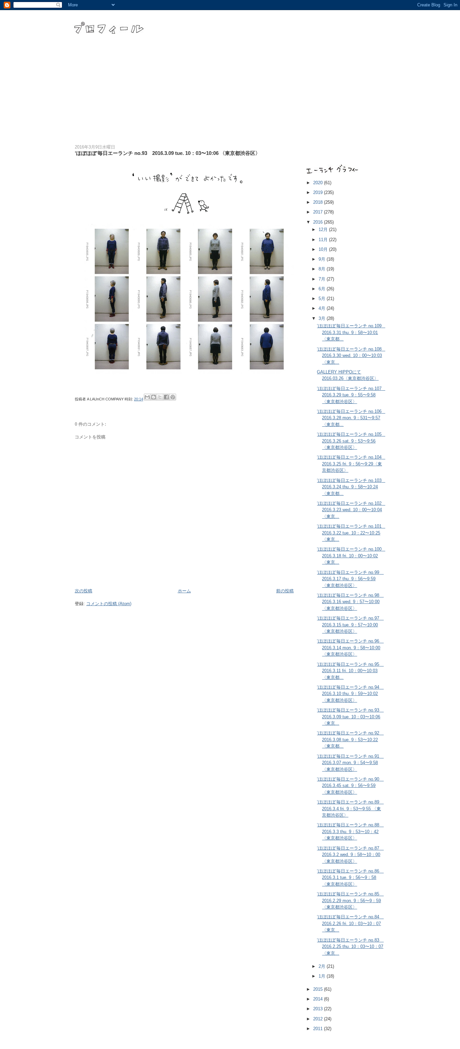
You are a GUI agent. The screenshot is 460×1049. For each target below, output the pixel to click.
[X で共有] (160, 397)
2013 (318, 1008)
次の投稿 (83, 590)
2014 (318, 999)
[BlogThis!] (153, 397)
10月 (324, 249)
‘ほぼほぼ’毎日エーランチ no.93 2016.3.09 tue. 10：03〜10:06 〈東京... (350, 717)
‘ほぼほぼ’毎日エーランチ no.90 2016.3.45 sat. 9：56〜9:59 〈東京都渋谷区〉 (350, 786)
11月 (324, 239)
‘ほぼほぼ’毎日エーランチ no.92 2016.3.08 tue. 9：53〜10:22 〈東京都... (350, 739)
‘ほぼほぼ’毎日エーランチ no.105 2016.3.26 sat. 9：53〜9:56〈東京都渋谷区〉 (351, 441)
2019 (318, 192)
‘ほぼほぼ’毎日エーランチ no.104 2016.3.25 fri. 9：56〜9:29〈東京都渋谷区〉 (351, 464)
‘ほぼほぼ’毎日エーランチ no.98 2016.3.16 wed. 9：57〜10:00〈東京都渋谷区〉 (350, 602)
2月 (323, 966)
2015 (318, 989)
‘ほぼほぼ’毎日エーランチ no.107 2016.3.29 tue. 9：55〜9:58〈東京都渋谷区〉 (351, 395)
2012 (318, 1018)
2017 (318, 212)
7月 (323, 279)
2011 (318, 1028)
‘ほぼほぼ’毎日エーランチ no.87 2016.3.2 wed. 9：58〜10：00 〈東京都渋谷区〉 (350, 855)
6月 (323, 288)
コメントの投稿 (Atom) (108, 603)
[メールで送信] (147, 397)
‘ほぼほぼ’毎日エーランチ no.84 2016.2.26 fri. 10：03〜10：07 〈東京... (350, 923)
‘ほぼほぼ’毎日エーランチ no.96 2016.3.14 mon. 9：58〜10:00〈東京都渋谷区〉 (350, 647)
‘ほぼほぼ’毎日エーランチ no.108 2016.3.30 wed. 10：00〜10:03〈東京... (351, 356)
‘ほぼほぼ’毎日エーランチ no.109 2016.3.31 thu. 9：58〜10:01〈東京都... (351, 332)
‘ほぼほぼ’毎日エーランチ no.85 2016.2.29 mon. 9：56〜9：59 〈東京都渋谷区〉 (350, 900)
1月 (323, 976)
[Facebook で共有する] (166, 397)
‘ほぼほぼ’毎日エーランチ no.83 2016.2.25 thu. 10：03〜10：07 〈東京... (350, 947)
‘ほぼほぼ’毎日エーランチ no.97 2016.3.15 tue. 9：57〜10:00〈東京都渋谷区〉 (350, 625)
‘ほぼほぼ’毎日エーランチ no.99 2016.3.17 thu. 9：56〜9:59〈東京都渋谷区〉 (350, 579)
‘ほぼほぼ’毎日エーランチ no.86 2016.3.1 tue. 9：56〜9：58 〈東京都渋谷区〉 (350, 877)
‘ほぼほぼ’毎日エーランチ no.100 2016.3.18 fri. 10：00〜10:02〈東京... (351, 556)
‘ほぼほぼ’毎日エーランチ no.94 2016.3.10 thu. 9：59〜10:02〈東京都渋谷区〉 (350, 694)
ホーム (184, 590)
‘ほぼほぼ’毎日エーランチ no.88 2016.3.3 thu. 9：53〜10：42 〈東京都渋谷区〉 (350, 831)
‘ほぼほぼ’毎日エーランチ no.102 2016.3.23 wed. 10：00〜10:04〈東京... (351, 510)
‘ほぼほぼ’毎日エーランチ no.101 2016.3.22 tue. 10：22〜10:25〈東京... (351, 533)
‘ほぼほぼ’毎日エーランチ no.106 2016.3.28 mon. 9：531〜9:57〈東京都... (351, 418)
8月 (323, 268)
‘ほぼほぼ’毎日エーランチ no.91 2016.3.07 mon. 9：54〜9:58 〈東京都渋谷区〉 (350, 763)
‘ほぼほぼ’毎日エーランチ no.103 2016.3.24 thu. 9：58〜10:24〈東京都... (351, 487)
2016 (318, 222)
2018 (318, 202)
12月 (324, 229)
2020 (318, 182)
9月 (323, 259)
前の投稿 (285, 590)
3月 (323, 318)
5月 (323, 298)
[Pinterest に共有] (172, 397)
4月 (323, 308)
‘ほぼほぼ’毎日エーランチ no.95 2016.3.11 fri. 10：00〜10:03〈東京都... (350, 671)
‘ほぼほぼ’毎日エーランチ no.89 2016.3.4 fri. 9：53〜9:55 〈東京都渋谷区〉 (350, 808)
